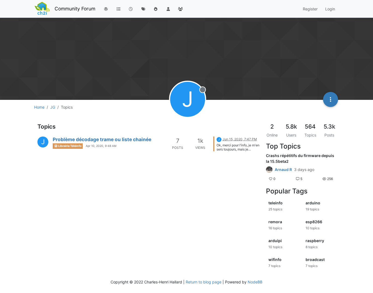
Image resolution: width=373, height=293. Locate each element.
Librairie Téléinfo (69, 146)
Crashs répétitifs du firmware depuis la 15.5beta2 (300, 158)
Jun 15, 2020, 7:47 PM (240, 139)
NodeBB (255, 282)
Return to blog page (203, 282)
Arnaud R (283, 170)
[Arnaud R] (269, 169)
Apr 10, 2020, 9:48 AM (101, 146)
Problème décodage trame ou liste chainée (102, 139)
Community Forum (75, 8)
